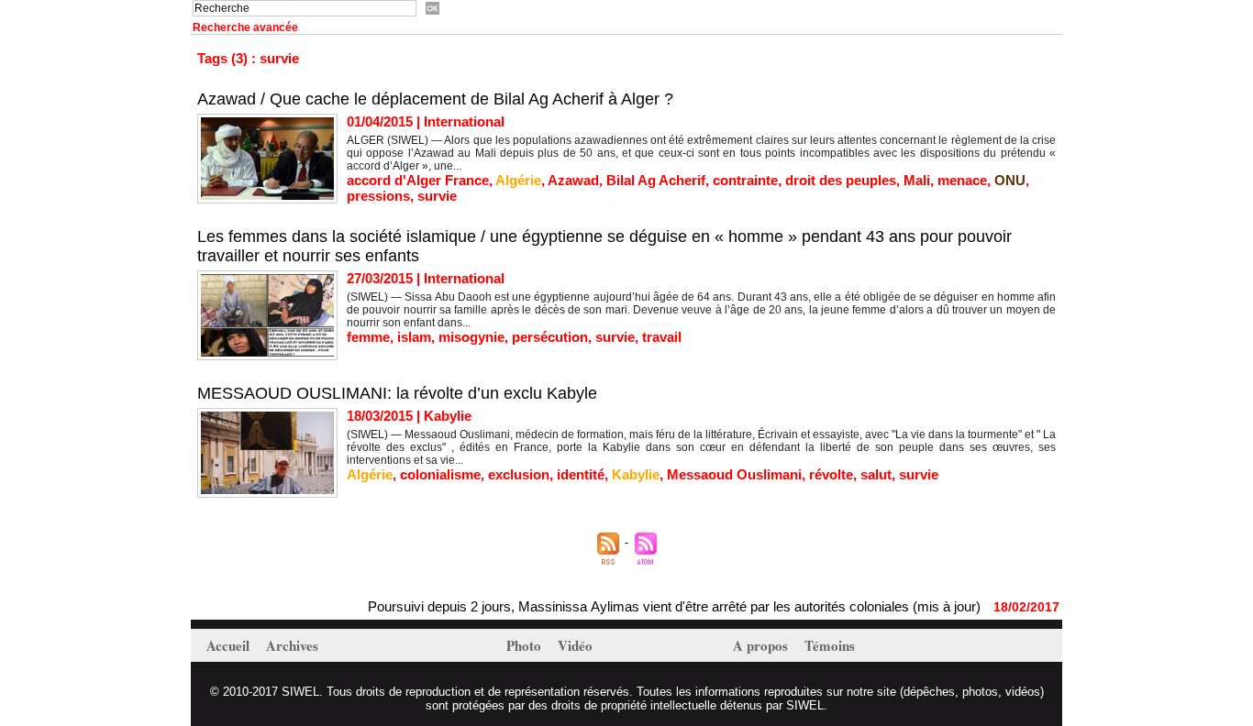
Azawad (573, 180)
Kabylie (636, 474)
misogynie (471, 337)
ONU (1010, 180)
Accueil (229, 645)
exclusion (518, 474)
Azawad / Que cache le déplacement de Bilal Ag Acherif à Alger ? (435, 99)
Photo (525, 645)
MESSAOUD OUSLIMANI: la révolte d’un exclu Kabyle (397, 393)
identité (580, 474)
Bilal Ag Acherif (655, 180)
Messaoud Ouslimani (734, 474)
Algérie (518, 180)
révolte (831, 474)
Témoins (829, 645)
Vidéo (575, 645)
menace (962, 180)
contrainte (745, 180)
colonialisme (440, 474)
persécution (550, 337)
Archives (292, 645)
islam (414, 337)
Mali (917, 180)
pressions (378, 196)
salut (876, 474)
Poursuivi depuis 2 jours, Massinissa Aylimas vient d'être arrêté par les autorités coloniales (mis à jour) (660, 606)
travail (662, 337)
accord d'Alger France (418, 180)
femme (368, 337)
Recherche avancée (245, 27)
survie (437, 196)
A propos (762, 645)
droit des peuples (840, 180)
